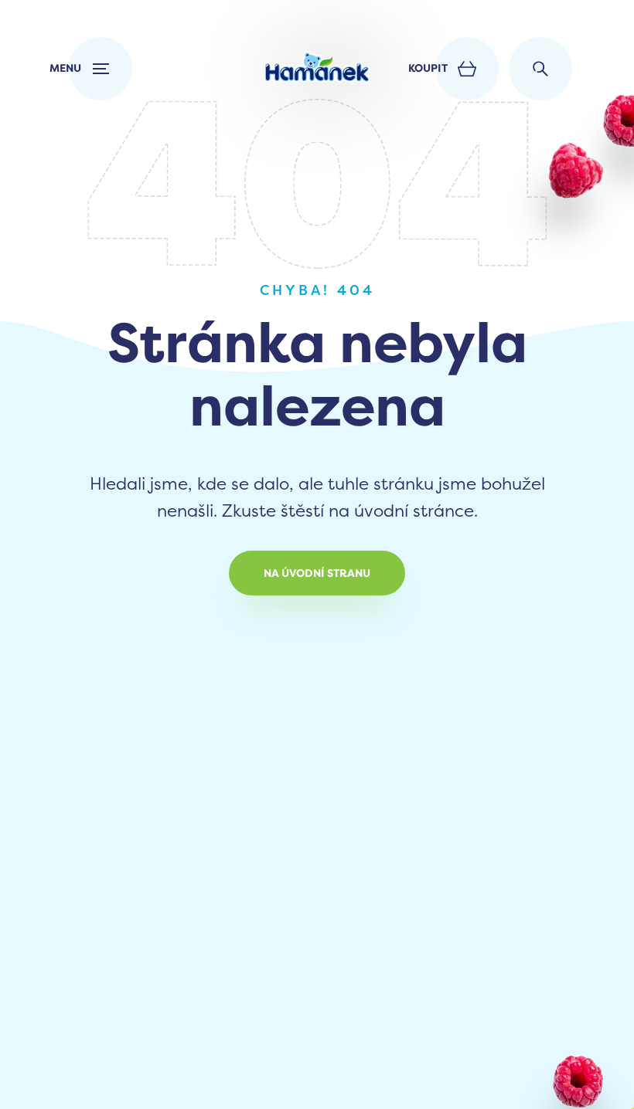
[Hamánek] (317, 68)
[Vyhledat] (540, 68)
